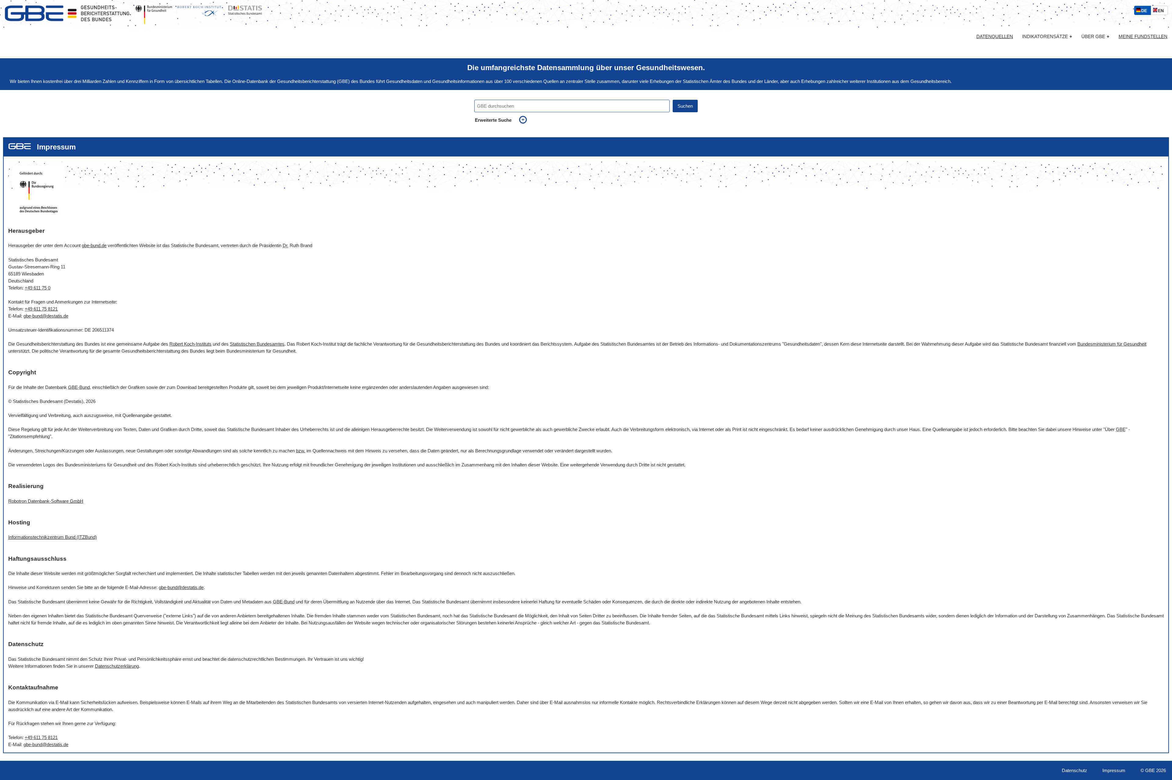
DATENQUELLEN (994, 36)
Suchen (685, 106)
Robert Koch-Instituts (190, 344)
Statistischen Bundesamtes (257, 344)
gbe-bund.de (94, 245)
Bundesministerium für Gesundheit (1111, 344)
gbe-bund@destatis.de (46, 315)
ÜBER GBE (1095, 36)
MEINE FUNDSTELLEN (1143, 36)
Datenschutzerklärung (117, 666)
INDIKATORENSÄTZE (1047, 36)
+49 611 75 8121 (41, 308)
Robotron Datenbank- (45, 501)
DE (1145, 11)
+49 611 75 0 (37, 287)
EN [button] (1162, 11)
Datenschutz (1074, 770)
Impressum (1113, 770)
